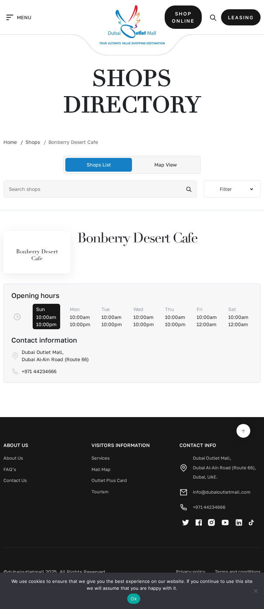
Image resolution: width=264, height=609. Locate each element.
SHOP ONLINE (183, 17)
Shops (32, 142)
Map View (165, 165)
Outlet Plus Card (109, 480)
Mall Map (100, 469)
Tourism (100, 491)
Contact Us (15, 480)
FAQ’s (9, 469)
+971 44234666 (209, 507)
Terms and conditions (238, 571)
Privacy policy (190, 571)
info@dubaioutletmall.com (222, 492)
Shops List (99, 165)
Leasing (241, 17)
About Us (13, 458)
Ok (134, 598)
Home (10, 142)
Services (100, 458)
